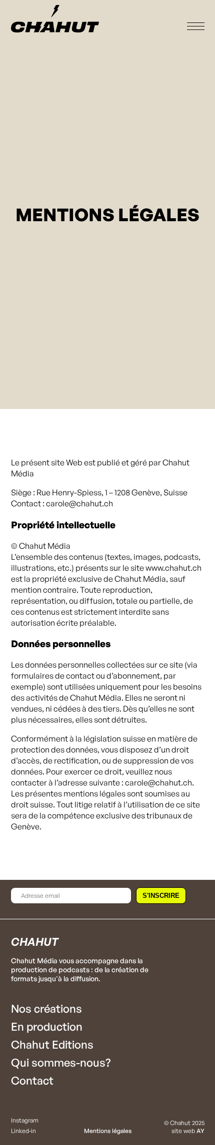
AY (200, 1131)
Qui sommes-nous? (60, 1062)
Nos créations (46, 1008)
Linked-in (23, 1131)
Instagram (24, 1120)
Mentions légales (108, 1131)
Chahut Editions (52, 1044)
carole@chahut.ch (158, 782)
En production (46, 1026)
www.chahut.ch (174, 568)
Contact (32, 1080)
